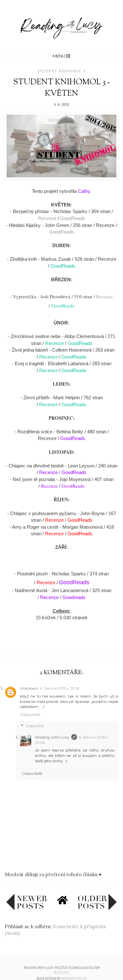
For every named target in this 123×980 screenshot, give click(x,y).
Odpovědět (30, 714)
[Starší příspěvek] (97, 909)
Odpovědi (35, 725)
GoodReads (72, 218)
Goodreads (73, 597)
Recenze (47, 218)
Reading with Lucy (52, 737)
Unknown (29, 688)
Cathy (84, 191)
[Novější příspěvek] (27, 909)
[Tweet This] (61, 641)
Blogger (61, 973)
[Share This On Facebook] (49, 641)
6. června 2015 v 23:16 (59, 688)
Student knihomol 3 (62, 71)
